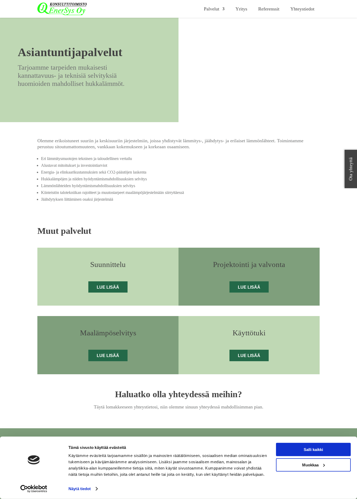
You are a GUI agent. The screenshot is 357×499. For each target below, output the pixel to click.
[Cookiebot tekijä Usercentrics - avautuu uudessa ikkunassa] (34, 489)
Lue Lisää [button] (108, 287)
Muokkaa (310, 464)
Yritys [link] (241, 8)
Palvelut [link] (211, 8)
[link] (62, 9)
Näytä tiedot (79, 488)
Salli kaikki (313, 449)
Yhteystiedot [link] (302, 8)
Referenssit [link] (268, 8)
